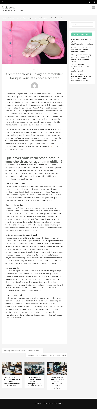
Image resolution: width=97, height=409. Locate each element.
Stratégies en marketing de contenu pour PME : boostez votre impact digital (81, 58)
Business (34, 69)
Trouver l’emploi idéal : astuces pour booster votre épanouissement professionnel (81, 67)
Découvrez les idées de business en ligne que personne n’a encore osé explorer (57, 382)
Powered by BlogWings (53, 403)
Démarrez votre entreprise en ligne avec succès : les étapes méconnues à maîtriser (12, 381)
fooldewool (9, 7)
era (52, 146)
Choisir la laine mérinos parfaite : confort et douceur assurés (81, 49)
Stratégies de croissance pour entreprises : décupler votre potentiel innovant (34, 381)
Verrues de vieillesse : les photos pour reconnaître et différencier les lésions (82, 42)
